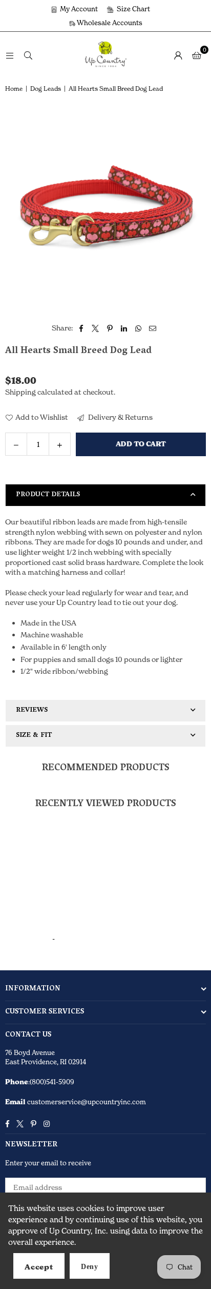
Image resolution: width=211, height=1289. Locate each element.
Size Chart (132, 9)
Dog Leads (45, 88)
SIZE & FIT (34, 735)
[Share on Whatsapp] (138, 328)
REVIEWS (32, 710)
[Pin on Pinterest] (110, 328)
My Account (78, 9)
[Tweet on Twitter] (95, 328)
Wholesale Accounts (108, 22)
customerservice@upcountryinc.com (86, 1102)
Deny (89, 1267)
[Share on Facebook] (81, 328)
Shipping (20, 391)
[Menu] (10, 54)
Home (14, 88)
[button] (196, 55)
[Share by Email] (153, 328)
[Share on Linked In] (124, 328)
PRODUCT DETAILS (48, 495)
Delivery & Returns (120, 417)
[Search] (28, 54)
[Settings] (178, 55)
